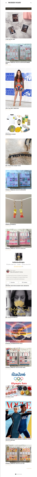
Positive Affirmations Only (14, 343)
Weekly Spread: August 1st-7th (15, 463)
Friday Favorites (11, 224)
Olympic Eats (10, 396)
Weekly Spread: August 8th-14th (15, 367)
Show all (29, 8)
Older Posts (29, 468)
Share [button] (6, 40)
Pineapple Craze (11, 134)
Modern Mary (14, 3)
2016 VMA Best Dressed (12, 108)
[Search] (30, 2)
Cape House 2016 (10, 39)
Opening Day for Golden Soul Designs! (17, 285)
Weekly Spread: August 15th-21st (16, 248)
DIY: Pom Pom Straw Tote (13, 165)
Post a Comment (9, 40)
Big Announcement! (12, 317)
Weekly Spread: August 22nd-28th (16, 190)
